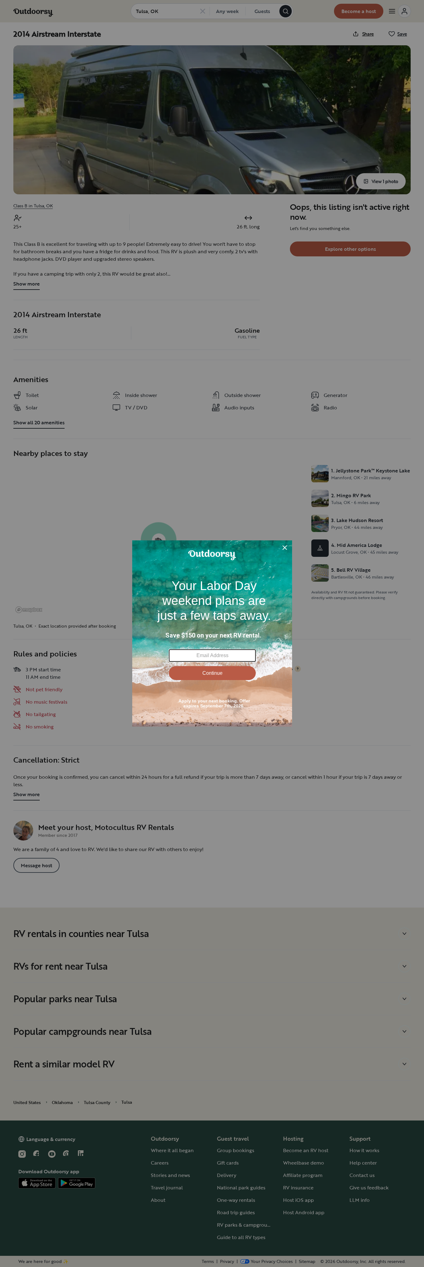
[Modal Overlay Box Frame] (212, 633)
